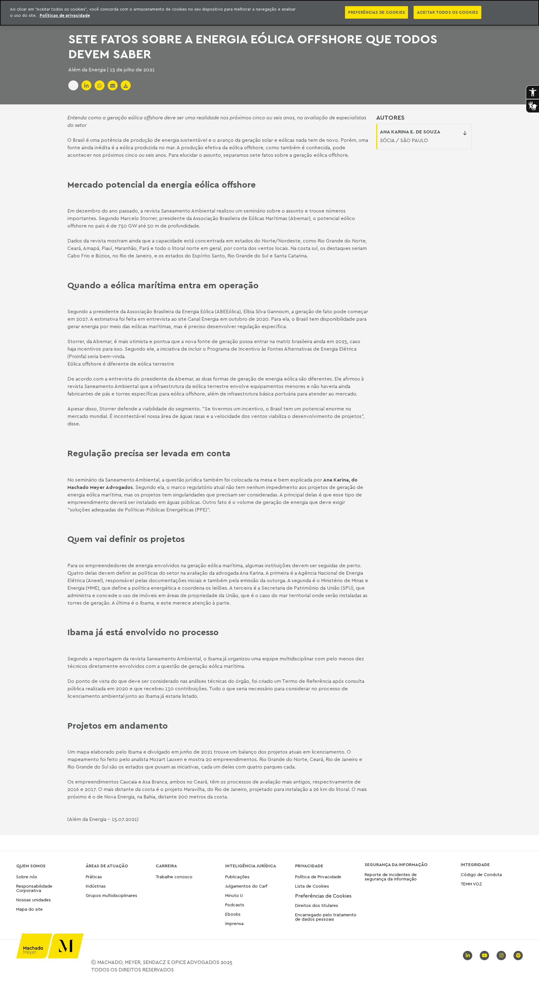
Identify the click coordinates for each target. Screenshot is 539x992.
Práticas (94, 877)
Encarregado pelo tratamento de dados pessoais (326, 917)
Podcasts (234, 904)
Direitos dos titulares (316, 905)
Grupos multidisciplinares (111, 895)
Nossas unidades (33, 899)
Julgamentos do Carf (246, 886)
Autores (390, 117)
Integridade (475, 864)
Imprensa (234, 923)
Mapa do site (29, 909)
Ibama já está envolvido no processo (143, 632)
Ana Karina (336, 480)
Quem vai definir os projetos (126, 539)
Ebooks (232, 914)
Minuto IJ (234, 895)
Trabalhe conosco (174, 877)
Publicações (237, 877)
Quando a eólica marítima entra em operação (163, 285)
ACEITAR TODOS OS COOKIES (447, 12)
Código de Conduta (481, 874)
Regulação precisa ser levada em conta (149, 453)
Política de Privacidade (318, 877)
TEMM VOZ (471, 883)
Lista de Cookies (312, 886)
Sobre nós (26, 877)
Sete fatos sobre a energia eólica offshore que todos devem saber (252, 46)
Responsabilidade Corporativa (34, 888)
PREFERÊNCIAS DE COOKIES (376, 12)
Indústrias (96, 886)
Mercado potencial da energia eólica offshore (161, 184)
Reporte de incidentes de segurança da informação (391, 876)
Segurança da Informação (396, 864)
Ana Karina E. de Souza (410, 131)
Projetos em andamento (117, 725)
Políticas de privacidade (65, 15)
